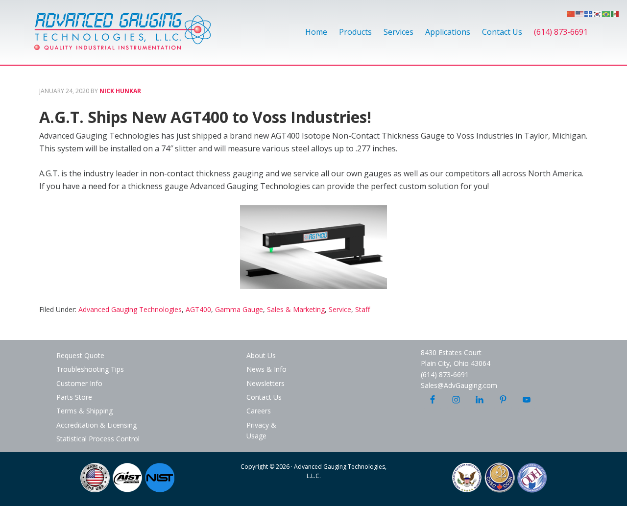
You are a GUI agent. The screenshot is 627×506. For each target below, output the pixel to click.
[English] (580, 13)
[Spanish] (615, 13)
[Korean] (597, 13)
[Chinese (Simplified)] (571, 13)
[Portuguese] (606, 13)
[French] (588, 13)
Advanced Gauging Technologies (122, 37)
